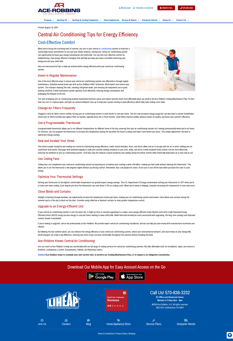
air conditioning (105, 48)
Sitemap (131, 333)
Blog (88, 324)
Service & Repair (129, 20)
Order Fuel (167, 8)
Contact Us (181, 20)
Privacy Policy (121, 333)
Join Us (42, 324)
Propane (48, 20)
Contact (41, 254)
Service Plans (153, 324)
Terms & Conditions (106, 333)
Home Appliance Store (118, 324)
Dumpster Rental (149, 20)
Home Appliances (111, 20)
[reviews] (116, 300)
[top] (230, 335)
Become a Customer (144, 7)
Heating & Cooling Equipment (85, 20)
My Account (126, 7)
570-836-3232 (187, 8)
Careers (66, 324)
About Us (167, 20)
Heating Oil (62, 20)
